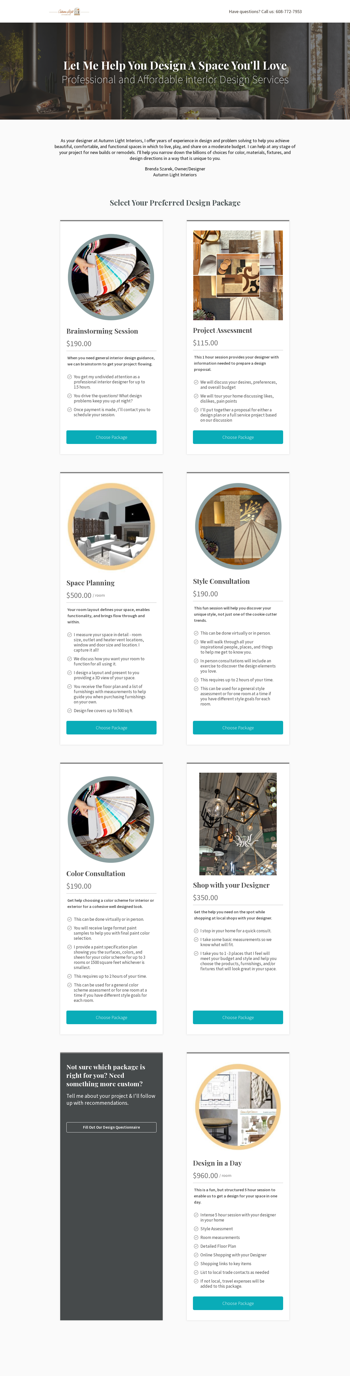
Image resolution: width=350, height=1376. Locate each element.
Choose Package (111, 437)
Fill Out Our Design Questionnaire (111, 1127)
